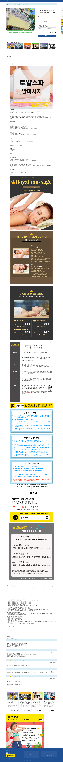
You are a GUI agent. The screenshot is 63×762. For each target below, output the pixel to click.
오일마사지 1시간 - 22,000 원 (43, 23)
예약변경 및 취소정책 (43, 749)
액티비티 (24, 1)
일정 (15, 63)
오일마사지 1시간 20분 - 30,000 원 (44, 25)
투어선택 (39, 19)
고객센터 (48, 1)
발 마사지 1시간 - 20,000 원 (43, 22)
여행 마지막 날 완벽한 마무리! (15, 649)
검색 (56, 1)
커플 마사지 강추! (14, 639)
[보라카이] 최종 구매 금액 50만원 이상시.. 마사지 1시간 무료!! (18, 4)
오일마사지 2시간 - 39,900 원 (43, 26)
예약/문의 (30, 1)
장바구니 (43, 1)
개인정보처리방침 (29, 749)
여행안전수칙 (49, 749)
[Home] (9, 1)
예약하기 (46, 35)
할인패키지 (20, 1)
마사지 (27, 1)
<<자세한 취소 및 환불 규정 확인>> (12, 626)
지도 (18, 63)
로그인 (53, 1)
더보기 (31, 687)
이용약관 (38, 749)
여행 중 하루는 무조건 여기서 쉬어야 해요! (17, 660)
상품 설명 (10, 63)
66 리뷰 (54, 13)
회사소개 (25, 749)
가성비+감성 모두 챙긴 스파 (15, 676)
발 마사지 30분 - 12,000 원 (43, 21)
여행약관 (34, 749)
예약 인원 (39, 16)
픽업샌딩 (15, 1)
